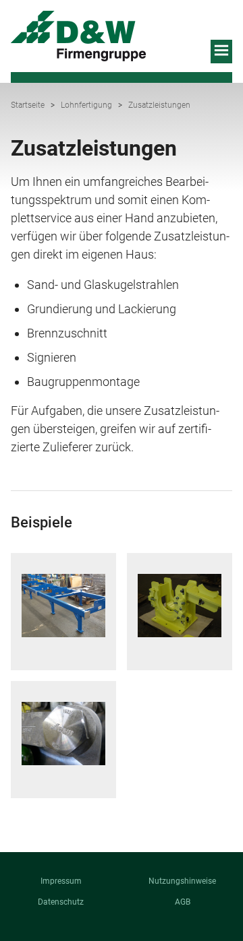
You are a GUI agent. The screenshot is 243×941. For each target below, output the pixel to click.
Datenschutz (61, 902)
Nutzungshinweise (182, 881)
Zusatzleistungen (159, 105)
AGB (182, 902)
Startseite (28, 105)
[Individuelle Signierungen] (63, 733)
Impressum (61, 881)
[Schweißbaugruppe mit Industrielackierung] (63, 605)
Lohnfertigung (86, 105)
